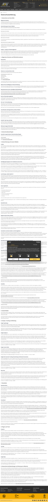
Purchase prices (41, 0)
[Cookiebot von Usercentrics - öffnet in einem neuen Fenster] (36, 242)
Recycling (8, 9)
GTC (40, 490)
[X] (35, 500)
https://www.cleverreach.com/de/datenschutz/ (30, 419)
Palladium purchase (2, 490)
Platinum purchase (10, 490)
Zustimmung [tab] (12, 244)
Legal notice (34, 489)
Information (12, 9)
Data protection (4, 12)
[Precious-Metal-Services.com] (1, 12)
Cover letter (29, 0)
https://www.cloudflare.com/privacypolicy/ (33, 297)
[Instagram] (41, 500)
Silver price (26, 2)
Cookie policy (34, 490)
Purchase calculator (35, 0)
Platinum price (29, 2)
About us (16, 9)
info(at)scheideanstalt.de (6, 79)
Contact (20, 9)
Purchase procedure (19, 489)
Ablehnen (13, 259)
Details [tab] (24, 244)
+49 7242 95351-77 (44, 4)
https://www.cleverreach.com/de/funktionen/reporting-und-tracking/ (36, 408)
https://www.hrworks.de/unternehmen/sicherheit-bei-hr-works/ (25, 483)
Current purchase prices (17, 2)
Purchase (2, 9)
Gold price (23, 2)
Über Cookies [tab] (35, 244)
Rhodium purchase (2, 491)
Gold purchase (2, 489)
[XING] (43, 500)
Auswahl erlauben (24, 259)
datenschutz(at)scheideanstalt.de (7, 139)
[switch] (20, 256)
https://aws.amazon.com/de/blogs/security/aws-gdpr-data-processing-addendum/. (17, 264)
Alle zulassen (35, 259)
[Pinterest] (39, 500)
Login (44, 0)
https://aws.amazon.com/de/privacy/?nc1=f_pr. (29, 266)
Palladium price (33, 2)
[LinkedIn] (44, 500)
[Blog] (47, 500)
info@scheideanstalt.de (43, 5)
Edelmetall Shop (35, 491)
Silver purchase (10, 489)
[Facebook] (33, 500)
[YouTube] (37, 500)
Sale (5, 9)
